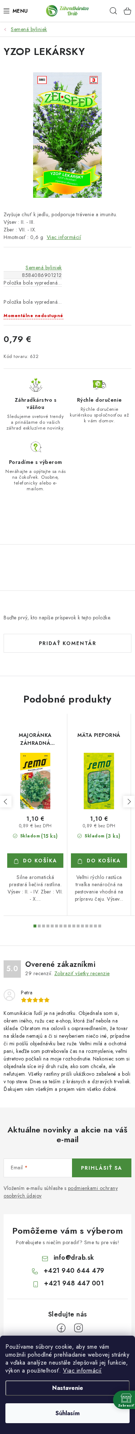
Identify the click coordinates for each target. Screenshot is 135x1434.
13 (91, 926)
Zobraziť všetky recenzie (82, 973)
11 (82, 926)
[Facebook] (61, 1328)
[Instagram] (78, 1328)
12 (86, 926)
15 (99, 926)
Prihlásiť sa (101, 1167)
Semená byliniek (44, 267)
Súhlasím (67, 1413)
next (129, 801)
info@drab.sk (74, 1257)
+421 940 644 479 (74, 1270)
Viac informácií (82, 1370)
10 (78, 926)
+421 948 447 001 (74, 1283)
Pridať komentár (67, 643)
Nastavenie (67, 1388)
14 (95, 926)
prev (6, 801)
